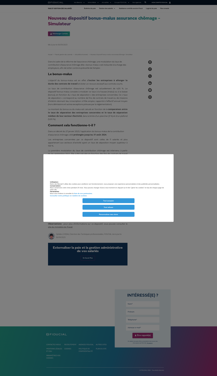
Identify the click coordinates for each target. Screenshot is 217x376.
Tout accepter (108, 201)
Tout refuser (108, 207)
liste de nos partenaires (83, 193)
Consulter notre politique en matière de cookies (68, 196)
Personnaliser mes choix (108, 214)
